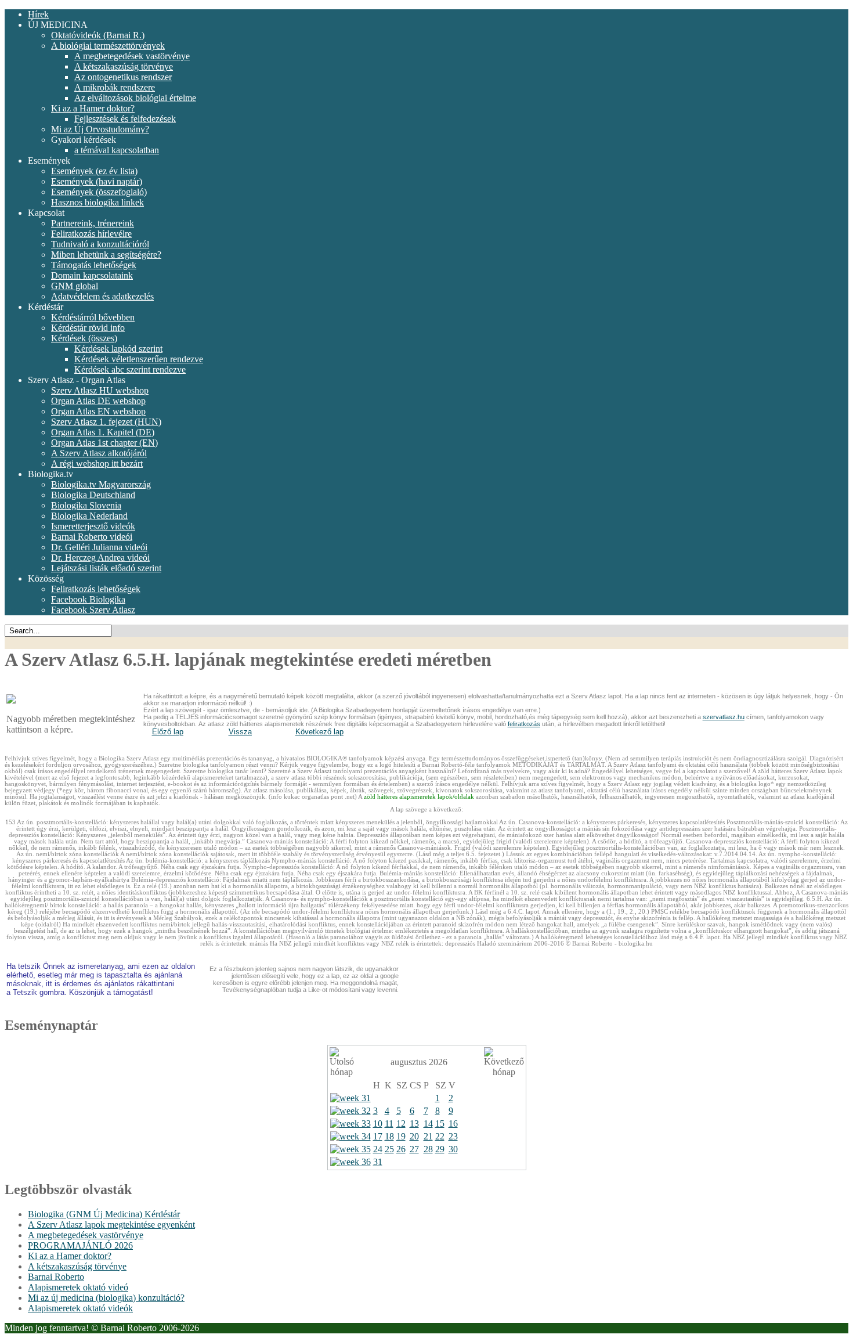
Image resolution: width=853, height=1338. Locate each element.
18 (389, 1136)
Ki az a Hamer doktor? (69, 1256)
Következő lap (319, 731)
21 (428, 1136)
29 (439, 1149)
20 (414, 1136)
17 (377, 1136)
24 (377, 1149)
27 (414, 1149)
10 (377, 1123)
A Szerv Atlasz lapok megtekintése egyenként (111, 1224)
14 (428, 1123)
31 (377, 1162)
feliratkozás (524, 723)
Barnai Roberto (56, 1277)
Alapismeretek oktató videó (78, 1287)
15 (439, 1123)
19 (401, 1136)
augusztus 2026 (419, 1062)
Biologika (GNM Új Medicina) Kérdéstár (104, 1214)
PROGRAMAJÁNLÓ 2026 (80, 1245)
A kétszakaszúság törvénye (77, 1266)
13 (414, 1123)
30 (453, 1149)
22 (439, 1136)
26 (401, 1149)
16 (453, 1123)
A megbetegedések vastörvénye (85, 1235)
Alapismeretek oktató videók (80, 1308)
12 (401, 1123)
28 (428, 1149)
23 (453, 1136)
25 (389, 1149)
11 (389, 1123)
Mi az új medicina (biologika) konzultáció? (106, 1298)
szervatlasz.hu (723, 716)
